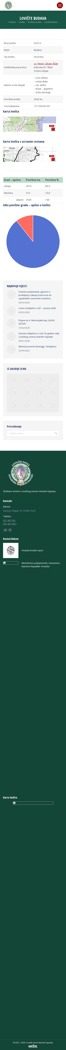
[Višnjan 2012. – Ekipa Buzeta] (39, 405)
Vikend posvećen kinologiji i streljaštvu (37, 346)
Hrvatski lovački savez (32, 550)
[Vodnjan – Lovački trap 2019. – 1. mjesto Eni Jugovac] (26, 380)
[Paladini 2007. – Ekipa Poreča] (39, 393)
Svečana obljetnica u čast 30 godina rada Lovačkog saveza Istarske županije (38, 335)
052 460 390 (9, 520)
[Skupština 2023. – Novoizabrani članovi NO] (13, 393)
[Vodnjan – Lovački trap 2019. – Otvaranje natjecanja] (52, 393)
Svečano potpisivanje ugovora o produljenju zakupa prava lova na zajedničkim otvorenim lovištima (34, 295)
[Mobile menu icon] (60, 5)
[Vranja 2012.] (52, 380)
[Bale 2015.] (13, 405)
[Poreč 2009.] (39, 380)
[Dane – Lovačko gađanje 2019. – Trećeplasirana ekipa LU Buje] (13, 380)
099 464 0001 (10, 523)
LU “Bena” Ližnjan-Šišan (46, 63)
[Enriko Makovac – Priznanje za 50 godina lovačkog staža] (26, 405)
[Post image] (11, 294)
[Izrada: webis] (33, 1047)
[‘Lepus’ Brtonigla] (26, 393)
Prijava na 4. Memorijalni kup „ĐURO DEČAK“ (36, 322)
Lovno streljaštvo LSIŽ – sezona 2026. (37, 308)
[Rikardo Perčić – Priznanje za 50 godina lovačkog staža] (52, 405)
